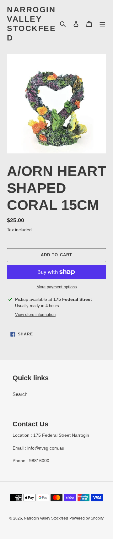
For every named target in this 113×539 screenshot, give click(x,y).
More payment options (56, 287)
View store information (35, 314)
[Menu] (102, 23)
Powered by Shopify (86, 518)
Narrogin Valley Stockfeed (31, 23)
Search (20, 394)
